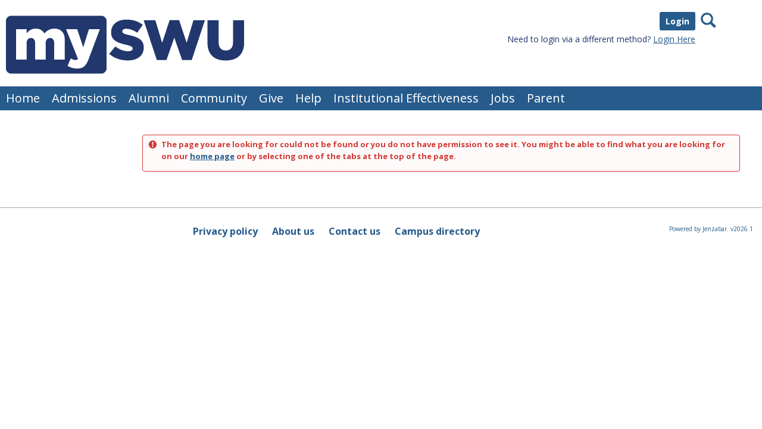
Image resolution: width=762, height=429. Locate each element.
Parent (546, 98)
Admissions (84, 98)
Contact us (354, 231)
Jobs (503, 98)
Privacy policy (225, 231)
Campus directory (437, 231)
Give (271, 98)
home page (212, 156)
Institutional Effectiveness (406, 98)
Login (677, 21)
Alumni (149, 98)
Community (214, 98)
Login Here (674, 39)
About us (293, 231)
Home (23, 98)
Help (308, 98)
